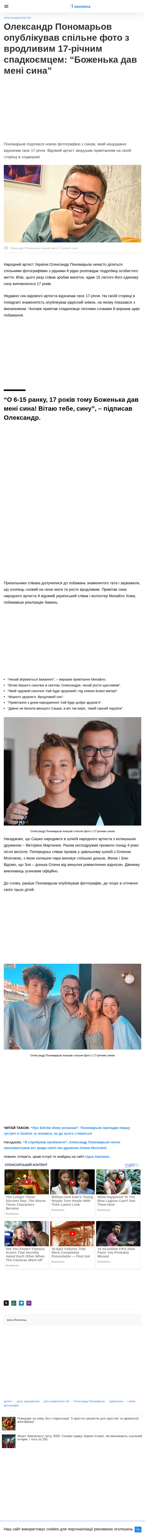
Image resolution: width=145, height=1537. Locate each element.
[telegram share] (21, 1303)
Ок (138, 1529)
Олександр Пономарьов (89, 1401)
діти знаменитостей (56, 1401)
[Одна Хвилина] (80, 6)
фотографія (11, 1405)
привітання (116, 1401)
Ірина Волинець (16, 1319)
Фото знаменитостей (17, 18)
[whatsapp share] (13, 1303)
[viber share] (28, 1303)
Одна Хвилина (97, 1157)
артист (8, 1401)
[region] (72, 106)
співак (131, 1401)
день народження (28, 1401)
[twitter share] (6, 1303)
